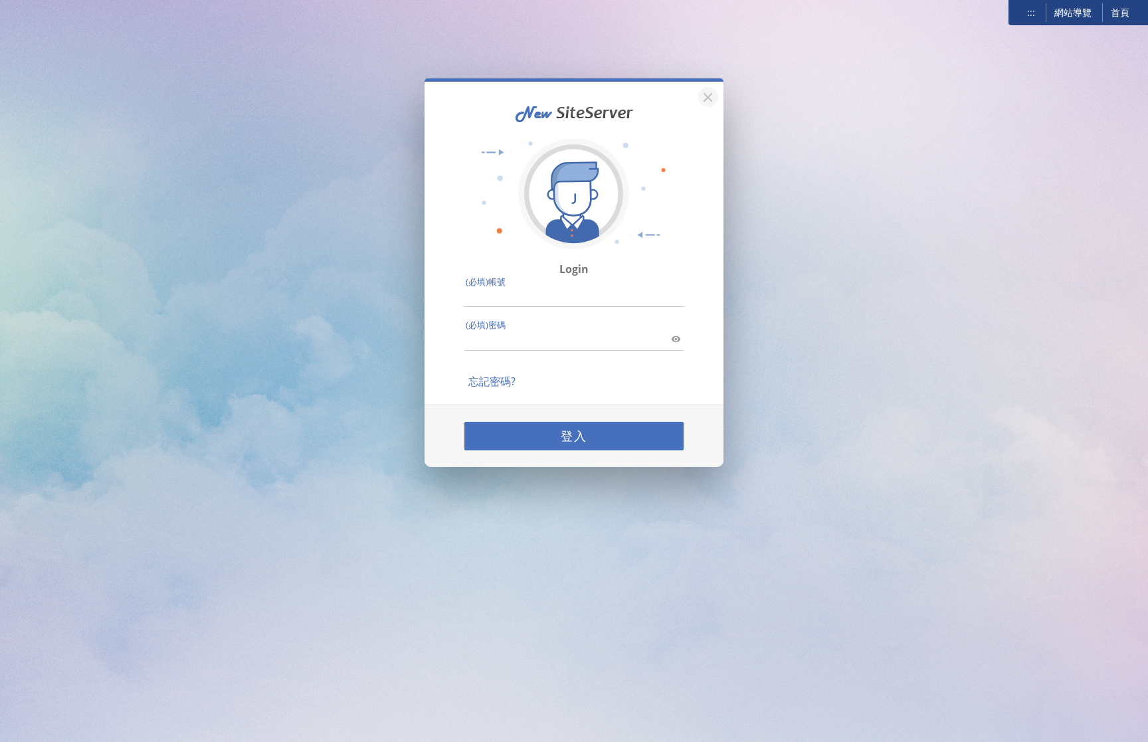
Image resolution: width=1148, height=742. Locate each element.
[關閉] (706, 95)
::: (1031, 12)
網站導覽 (1073, 12)
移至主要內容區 (44, 14)
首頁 (1120, 12)
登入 (574, 436)
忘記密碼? (492, 381)
